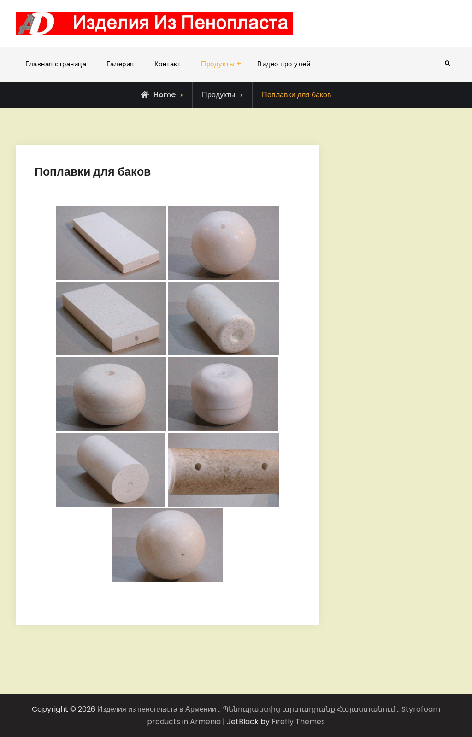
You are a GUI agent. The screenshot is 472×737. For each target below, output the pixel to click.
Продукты (218, 64)
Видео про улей (283, 64)
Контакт (167, 64)
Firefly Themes (298, 721)
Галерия (120, 64)
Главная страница (55, 64)
